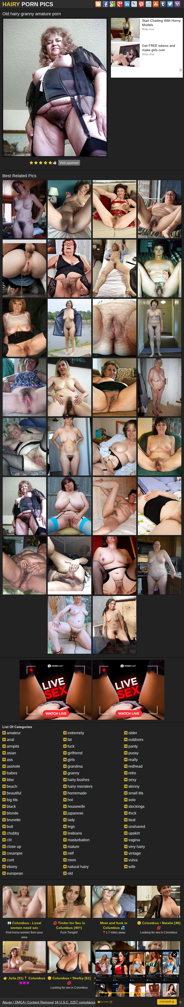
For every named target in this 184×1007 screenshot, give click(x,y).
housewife (76, 806)
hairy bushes (78, 780)
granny (73, 773)
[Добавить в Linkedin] (127, 4)
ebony (11, 867)
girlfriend (74, 753)
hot (70, 800)
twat (131, 820)
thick (131, 813)
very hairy (136, 847)
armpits (12, 746)
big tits (12, 800)
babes (11, 773)
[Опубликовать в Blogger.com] (98, 4)
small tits (135, 793)
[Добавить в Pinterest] (141, 4)
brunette (13, 820)
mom (71, 860)
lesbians (74, 833)
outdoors (135, 740)
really (132, 760)
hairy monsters (79, 786)
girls (71, 760)
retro (131, 773)
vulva (132, 860)
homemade (77, 793)
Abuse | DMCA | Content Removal (28, 1002)
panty (132, 746)
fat (69, 740)
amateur (13, 733)
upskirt (133, 833)
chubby (12, 833)
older (132, 733)
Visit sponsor (69, 163)
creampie (14, 853)
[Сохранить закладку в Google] (112, 4)
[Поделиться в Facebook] (105, 4)
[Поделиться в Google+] (120, 4)
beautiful (13, 793)
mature (73, 847)
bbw (10, 780)
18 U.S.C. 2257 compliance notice (80, 1002)
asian (11, 753)
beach (11, 786)
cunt (10, 860)
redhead (135, 766)
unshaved (136, 827)
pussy (132, 753)
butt (9, 827)
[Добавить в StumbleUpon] (156, 4)
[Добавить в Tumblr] (163, 4)
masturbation (78, 840)
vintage (134, 853)
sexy (131, 780)
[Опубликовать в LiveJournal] (134, 4)
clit (9, 840)
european (14, 873)
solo (131, 800)
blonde (12, 813)
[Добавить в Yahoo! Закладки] (177, 4)
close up (13, 847)
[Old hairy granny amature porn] (54, 87)
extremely (75, 733)
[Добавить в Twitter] (170, 4)
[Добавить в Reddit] (148, 4)
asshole (13, 766)
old (70, 873)
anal (10, 740)
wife (131, 867)
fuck (71, 746)
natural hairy (78, 867)
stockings (135, 806)
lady (71, 820)
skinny (133, 786)
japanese (75, 813)
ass (9, 760)
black (11, 806)
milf (70, 853)
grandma (75, 766)
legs (71, 827)
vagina (133, 840)
